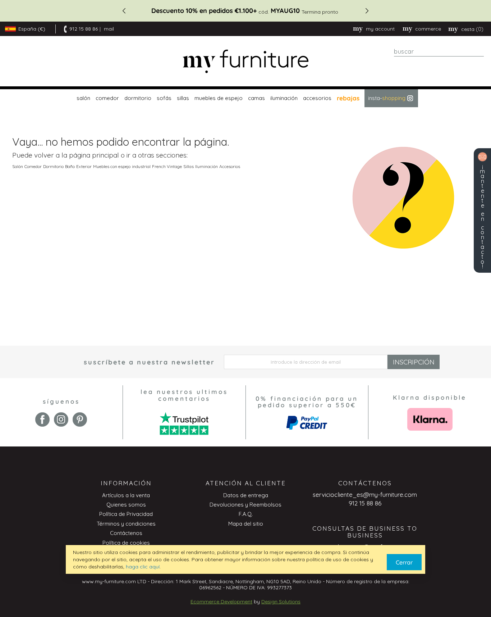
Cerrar (404, 562)
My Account (380, 29)
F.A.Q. (246, 514)
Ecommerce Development (221, 601)
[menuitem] (82, 98)
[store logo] (245, 61)
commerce (428, 29)
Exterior (84, 166)
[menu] (245, 98)
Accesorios (229, 166)
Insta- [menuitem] (386, 98)
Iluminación (206, 166)
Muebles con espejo (111, 166)
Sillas (188, 166)
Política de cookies (126, 542)
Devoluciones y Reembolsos (245, 504)
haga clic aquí (143, 566)
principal (105, 155)
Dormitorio (53, 166)
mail (109, 29)
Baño (70, 166)
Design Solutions (280, 601)
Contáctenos (126, 533)
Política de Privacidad (126, 514)
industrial (141, 166)
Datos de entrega (245, 495)
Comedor (33, 166)
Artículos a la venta (126, 495)
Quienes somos (126, 504)
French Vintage (167, 166)
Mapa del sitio (245, 523)
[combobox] (439, 51)
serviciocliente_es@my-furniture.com (365, 494)
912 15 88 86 (83, 29)
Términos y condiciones (126, 523)
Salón (17, 166)
